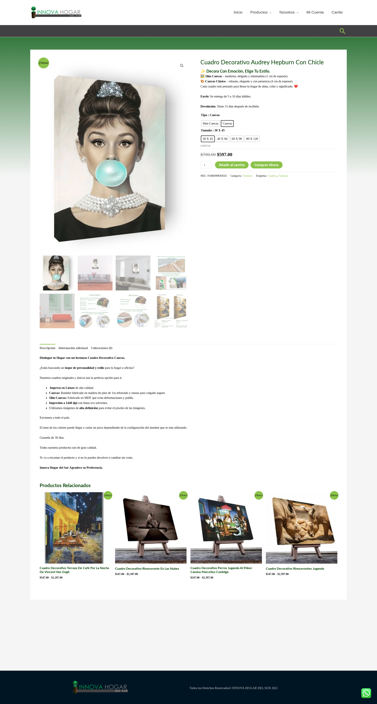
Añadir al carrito (232, 165)
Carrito (337, 12)
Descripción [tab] (47, 348)
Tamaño (206, 130)
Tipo (204, 115)
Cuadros (272, 175)
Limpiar (205, 146)
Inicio (238, 12)
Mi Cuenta (315, 12)
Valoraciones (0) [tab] (101, 348)
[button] (343, 31)
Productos (259, 12)
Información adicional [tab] (73, 348)
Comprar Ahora (266, 165)
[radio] (210, 123)
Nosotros (287, 12)
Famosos (247, 175)
